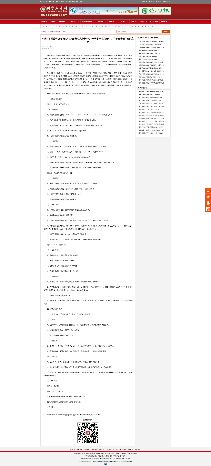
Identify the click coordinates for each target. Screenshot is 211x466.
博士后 (111, 21)
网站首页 (44, 21)
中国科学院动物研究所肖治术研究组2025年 (151, 106)
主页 (49, 31)
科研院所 (100, 21)
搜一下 (166, 31)
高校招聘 (62, 21)
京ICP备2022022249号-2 (85, 461)
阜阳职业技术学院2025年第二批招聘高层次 (151, 80)
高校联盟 (101, 449)
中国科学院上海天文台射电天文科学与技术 (151, 112)
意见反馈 (115, 449)
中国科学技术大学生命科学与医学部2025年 (151, 133)
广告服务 (108, 449)
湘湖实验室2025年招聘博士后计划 (149, 109)
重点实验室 (154, 21)
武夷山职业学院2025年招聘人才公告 (149, 77)
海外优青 (164, 21)
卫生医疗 (122, 21)
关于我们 (86, 449)
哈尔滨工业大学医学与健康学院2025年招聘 (151, 130)
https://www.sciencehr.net (126, 461)
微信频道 (158, 2)
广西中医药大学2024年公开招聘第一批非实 (151, 74)
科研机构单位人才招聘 (58, 31)
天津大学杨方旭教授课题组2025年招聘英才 (151, 118)
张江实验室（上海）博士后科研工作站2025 (151, 103)
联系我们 (123, 449)
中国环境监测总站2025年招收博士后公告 (151, 100)
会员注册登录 (167, 2)
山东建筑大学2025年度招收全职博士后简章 (151, 115)
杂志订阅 (130, 449)
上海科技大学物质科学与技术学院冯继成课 (151, 124)
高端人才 (73, 21)
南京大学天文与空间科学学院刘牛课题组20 (151, 121)
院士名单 (144, 2)
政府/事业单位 (87, 21)
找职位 (53, 21)
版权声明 (79, 449)
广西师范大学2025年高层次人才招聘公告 (151, 44)
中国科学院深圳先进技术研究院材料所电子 (151, 97)
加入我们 (94, 449)
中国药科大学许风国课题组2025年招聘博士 (151, 127)
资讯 (132, 21)
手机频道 (151, 2)
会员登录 (137, 449)
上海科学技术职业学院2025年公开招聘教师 (151, 83)
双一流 (142, 21)
